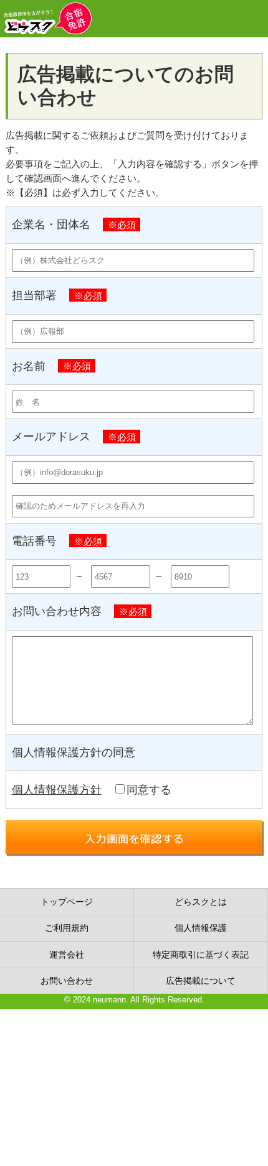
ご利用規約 (67, 928)
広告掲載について (201, 981)
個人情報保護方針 (57, 790)
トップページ (67, 902)
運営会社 (66, 955)
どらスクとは (201, 902)
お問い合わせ (67, 981)
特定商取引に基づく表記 (201, 955)
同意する (149, 790)
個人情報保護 (201, 928)
